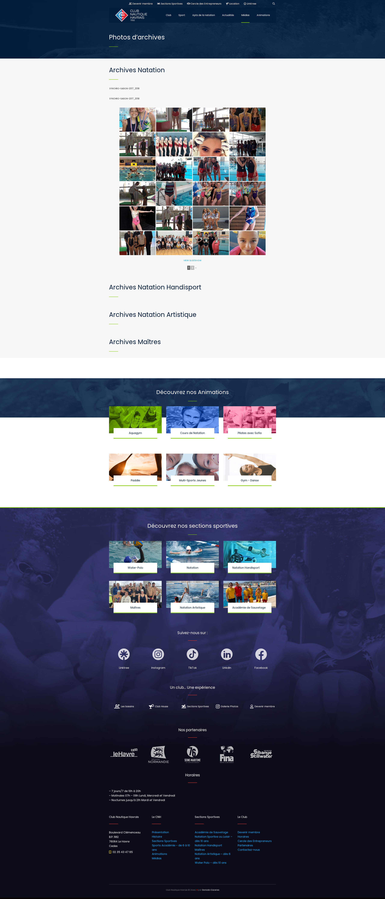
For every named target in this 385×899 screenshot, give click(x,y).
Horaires (243, 836)
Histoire (157, 836)
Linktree (251, 3)
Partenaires (245, 845)
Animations (263, 15)
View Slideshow (193, 260)
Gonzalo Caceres (210, 889)
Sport (182, 15)
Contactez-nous (249, 850)
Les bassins (127, 706)
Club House (161, 706)
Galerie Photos (229, 706)
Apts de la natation (203, 15)
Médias (245, 15)
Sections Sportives (171, 3)
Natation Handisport (208, 845)
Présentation (160, 832)
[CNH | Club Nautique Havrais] (133, 15)
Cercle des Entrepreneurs (205, 3)
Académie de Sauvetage (211, 832)
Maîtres (200, 850)
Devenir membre (142, 3)
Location (234, 3)
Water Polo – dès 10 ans (210, 863)
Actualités (228, 15)
